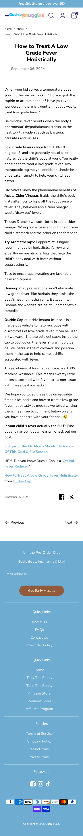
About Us (39, 622)
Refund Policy (39, 749)
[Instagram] (40, 783)
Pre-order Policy (39, 645)
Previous (17, 522)
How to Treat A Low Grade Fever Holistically (31, 34)
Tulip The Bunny (39, 685)
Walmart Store (39, 701)
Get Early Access (41, 590)
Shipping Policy (39, 741)
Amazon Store (39, 693)
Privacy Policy (39, 757)
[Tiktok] (48, 783)
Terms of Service (39, 733)
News (20, 29)
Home (8, 29)
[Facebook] (33, 783)
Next (69, 522)
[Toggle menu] (5, 15)
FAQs (39, 629)
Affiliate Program (39, 708)
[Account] (62, 13)
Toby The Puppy (39, 677)
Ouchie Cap (52, 824)
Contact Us (39, 637)
